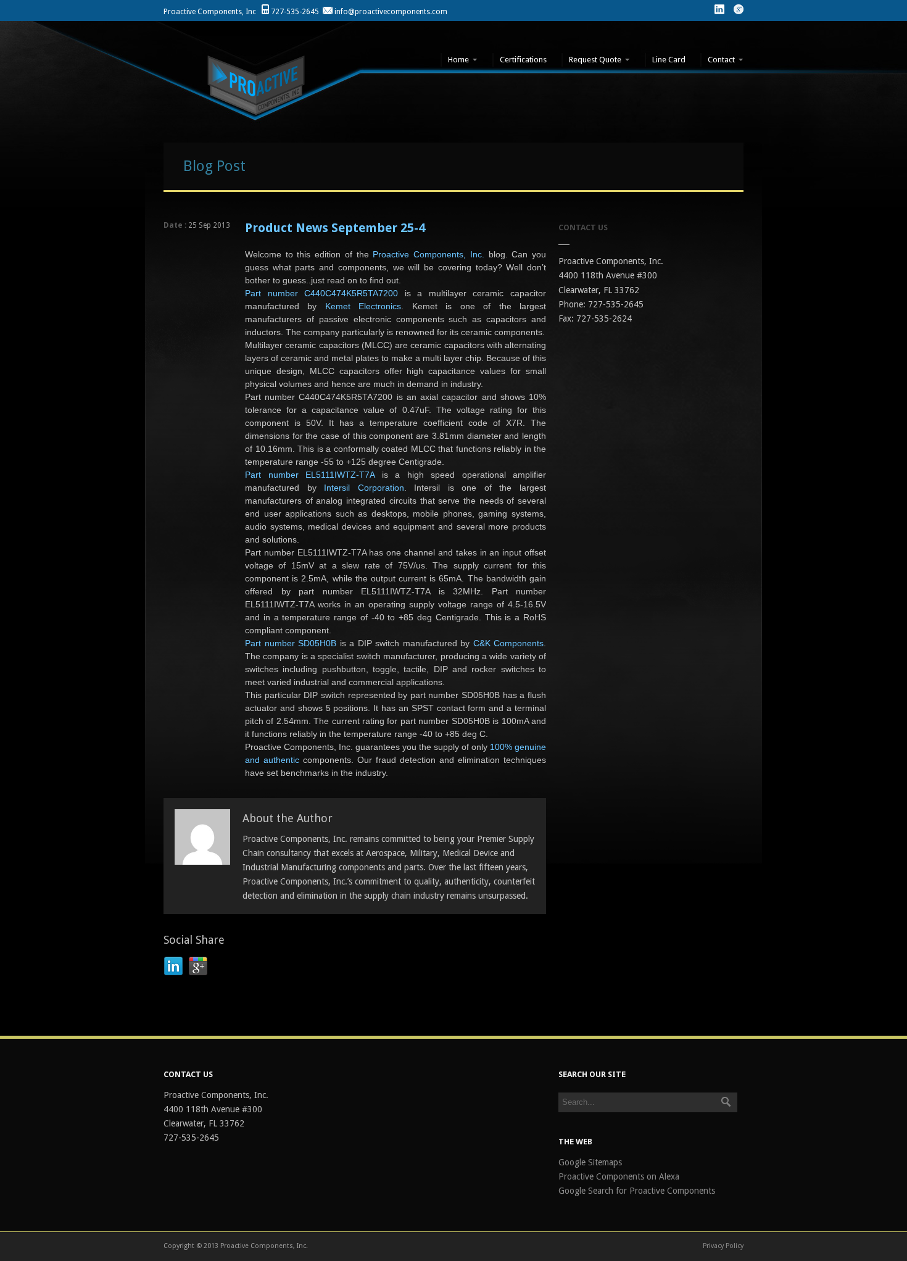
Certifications (523, 59)
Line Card (668, 59)
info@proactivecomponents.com (390, 11)
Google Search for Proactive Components (636, 1191)
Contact (717, 59)
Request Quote (591, 59)
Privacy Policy (723, 1246)
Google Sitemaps (590, 1162)
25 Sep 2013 (209, 225)
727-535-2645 (295, 11)
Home (455, 59)
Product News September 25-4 (335, 227)
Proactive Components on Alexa (618, 1176)
